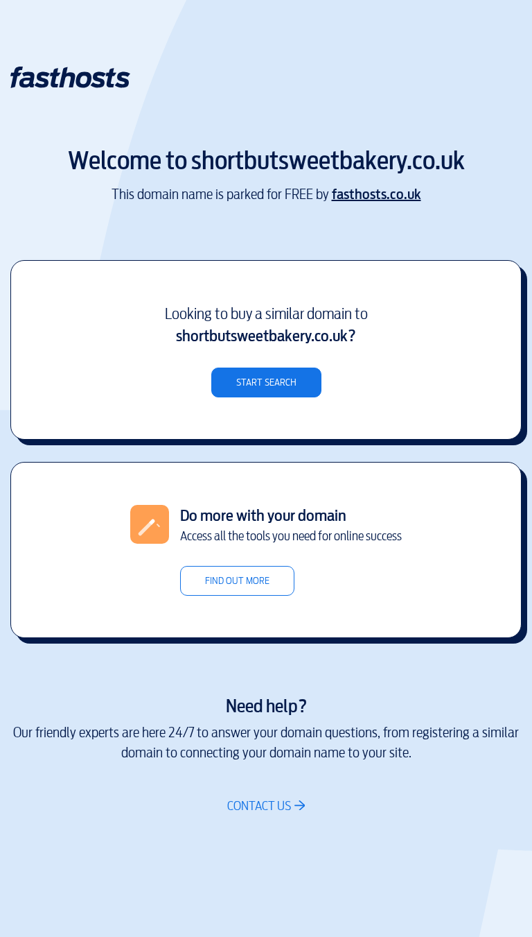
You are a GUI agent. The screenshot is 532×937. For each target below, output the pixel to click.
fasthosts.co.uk (376, 194)
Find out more (237, 581)
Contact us (259, 805)
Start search (266, 382)
